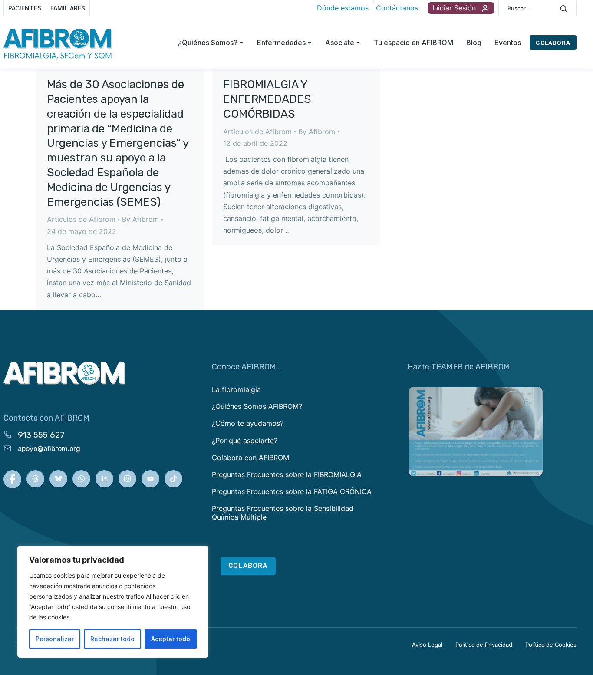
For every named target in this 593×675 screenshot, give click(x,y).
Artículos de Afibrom (81, 219)
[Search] (563, 8)
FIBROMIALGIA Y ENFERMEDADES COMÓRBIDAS (267, 99)
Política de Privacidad (483, 644)
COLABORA (553, 43)
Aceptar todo (170, 638)
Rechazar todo (112, 638)
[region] (112, 602)
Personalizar (55, 638)
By (140, 219)
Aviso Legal (427, 644)
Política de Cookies (551, 644)
